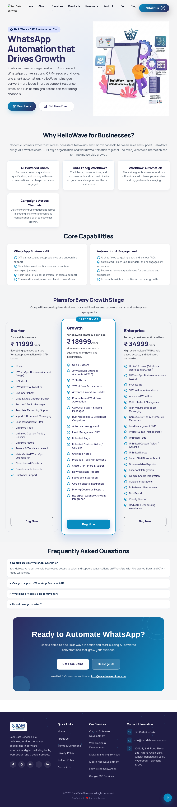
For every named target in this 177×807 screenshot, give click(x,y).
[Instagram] (21, 764)
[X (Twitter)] (39, 764)
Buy (122, 6)
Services (57, 6)
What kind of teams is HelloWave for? (35, 593)
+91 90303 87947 (144, 731)
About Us (63, 738)
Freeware (91, 6)
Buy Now (32, 521)
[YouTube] (30, 764)
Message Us (105, 664)
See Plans (21, 106)
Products (74, 6)
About (42, 6)
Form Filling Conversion (103, 768)
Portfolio (109, 6)
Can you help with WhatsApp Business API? (38, 583)
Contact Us (64, 767)
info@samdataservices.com (108, 676)
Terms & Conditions (69, 745)
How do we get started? (27, 604)
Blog (134, 6)
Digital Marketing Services (104, 754)
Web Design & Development (97, 745)
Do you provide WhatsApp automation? (35, 562)
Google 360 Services (101, 776)
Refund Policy (66, 760)
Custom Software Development (99, 733)
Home (29, 6)
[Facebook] (13, 764)
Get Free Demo (56, 106)
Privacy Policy (66, 753)
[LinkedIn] (47, 764)
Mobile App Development (104, 761)
